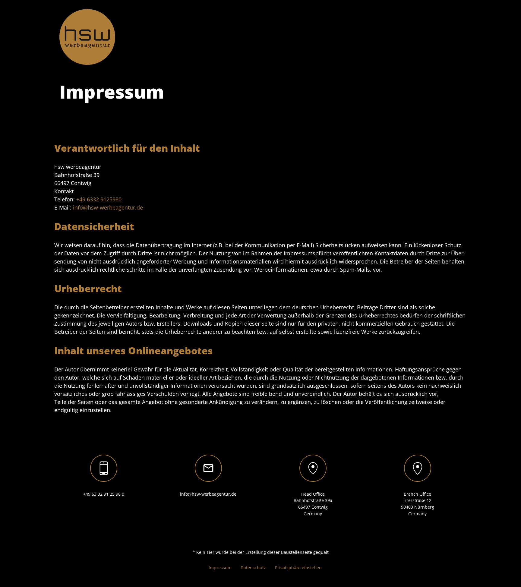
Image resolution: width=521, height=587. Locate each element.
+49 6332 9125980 (99, 199)
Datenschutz (253, 567)
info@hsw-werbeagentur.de (108, 207)
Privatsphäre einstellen (298, 567)
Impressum (220, 567)
